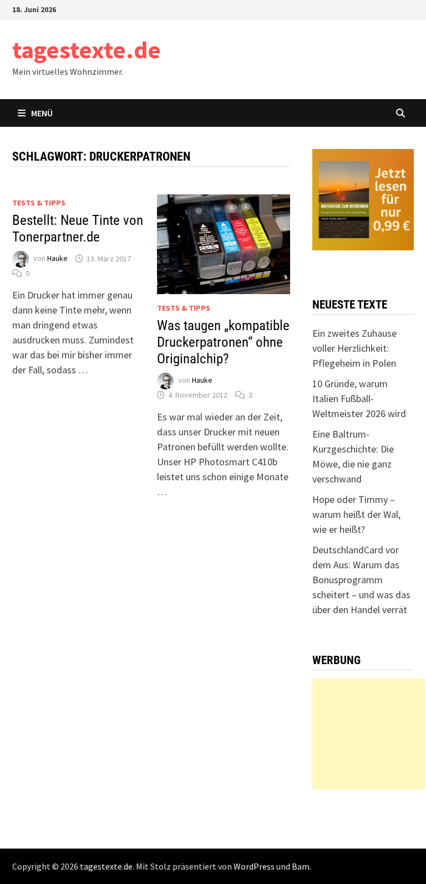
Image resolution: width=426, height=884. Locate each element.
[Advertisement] (368, 734)
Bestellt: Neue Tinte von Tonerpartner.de (77, 228)
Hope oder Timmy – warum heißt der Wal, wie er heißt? (356, 514)
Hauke (57, 259)
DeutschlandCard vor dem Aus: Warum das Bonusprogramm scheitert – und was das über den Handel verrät (361, 579)
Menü (42, 113)
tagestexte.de (86, 49)
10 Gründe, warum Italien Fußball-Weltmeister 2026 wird (359, 398)
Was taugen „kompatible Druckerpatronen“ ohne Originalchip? (223, 342)
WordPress (254, 866)
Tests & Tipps (38, 203)
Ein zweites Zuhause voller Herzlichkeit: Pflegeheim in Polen (354, 348)
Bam (301, 866)
